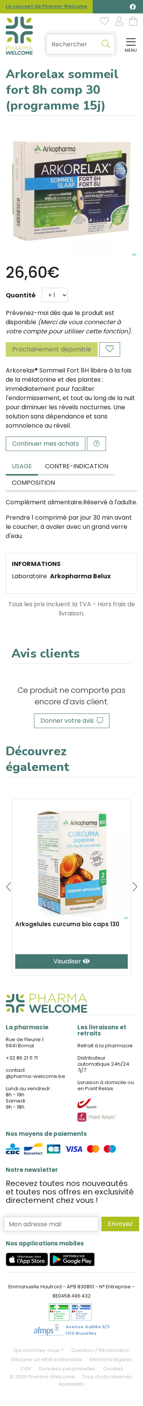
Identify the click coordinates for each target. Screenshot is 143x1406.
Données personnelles (67, 1368)
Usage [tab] (22, 466)
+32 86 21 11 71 (22, 1057)
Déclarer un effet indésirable (46, 1359)
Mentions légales (111, 1359)
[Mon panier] (133, 21)
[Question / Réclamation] (96, 443)
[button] (8, 886)
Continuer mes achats (45, 443)
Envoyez (120, 1223)
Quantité (20, 295)
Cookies (113, 1368)
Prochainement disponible (51, 349)
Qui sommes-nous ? (38, 1350)
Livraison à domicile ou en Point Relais (105, 1085)
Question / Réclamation (100, 1350)
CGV (25, 1368)
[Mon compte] (119, 21)
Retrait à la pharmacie (105, 1045)
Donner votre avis (68, 720)
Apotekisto (71, 1384)
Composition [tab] (33, 482)
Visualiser (68, 961)
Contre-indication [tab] (76, 466)
